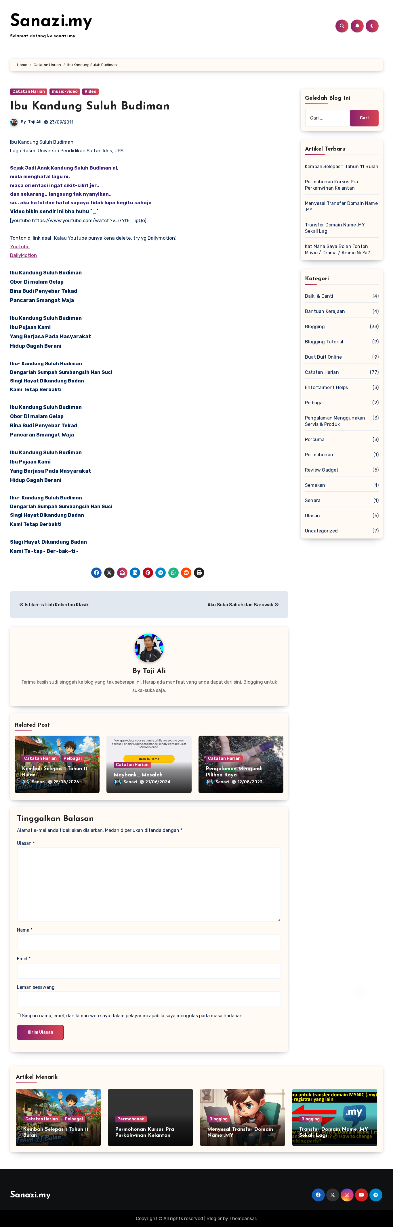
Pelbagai (73, 758)
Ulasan (26, 843)
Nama (25, 930)
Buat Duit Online (323, 357)
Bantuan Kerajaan (325, 311)
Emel (23, 958)
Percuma (315, 439)
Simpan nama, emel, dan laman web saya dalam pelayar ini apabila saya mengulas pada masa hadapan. (133, 1015)
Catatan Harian (28, 91)
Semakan (315, 485)
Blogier (214, 1218)
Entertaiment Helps (326, 387)
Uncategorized (321, 531)
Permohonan (319, 454)
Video (90, 91)
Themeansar (242, 1218)
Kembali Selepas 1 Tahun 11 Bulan (341, 166)
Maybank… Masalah (138, 775)
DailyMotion (23, 255)
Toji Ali (34, 122)
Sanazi (38, 782)
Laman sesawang (36, 987)
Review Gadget (322, 470)
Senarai (313, 500)
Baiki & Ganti (319, 296)
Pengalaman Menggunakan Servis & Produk (335, 421)
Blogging (315, 326)
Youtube (20, 246)
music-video (65, 91)
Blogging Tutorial (324, 342)
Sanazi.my (51, 21)
